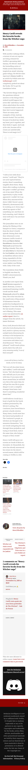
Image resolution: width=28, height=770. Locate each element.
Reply (8, 589)
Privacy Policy (19, 758)
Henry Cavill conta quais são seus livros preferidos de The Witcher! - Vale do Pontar (14, 604)
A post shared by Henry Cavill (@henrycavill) (15, 169)
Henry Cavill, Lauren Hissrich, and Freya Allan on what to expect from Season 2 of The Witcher (7, 508)
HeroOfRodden (10, 45)
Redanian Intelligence (14, 2)
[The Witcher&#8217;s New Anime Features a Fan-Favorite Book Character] (17, 481)
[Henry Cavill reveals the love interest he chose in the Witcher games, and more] (7, 481)
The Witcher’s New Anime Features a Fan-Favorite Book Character (17, 488)
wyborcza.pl (7, 81)
